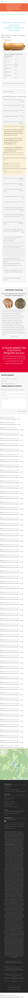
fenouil (15, 835)
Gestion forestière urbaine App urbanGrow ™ (14, 811)
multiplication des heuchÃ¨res (15, 856)
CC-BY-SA (25, 779)
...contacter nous (14, 336)
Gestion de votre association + (11, 806)
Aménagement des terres (10, 819)
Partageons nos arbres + (9, 801)
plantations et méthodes (11, 35)
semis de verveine (20, 845)
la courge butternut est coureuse (14, 879)
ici (10, 10)
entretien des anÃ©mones (12, 868)
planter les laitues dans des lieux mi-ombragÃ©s (14, 895)
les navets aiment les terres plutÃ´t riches (16, 928)
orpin (8, 839)
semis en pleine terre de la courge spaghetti (15, 883)
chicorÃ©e (17, 834)
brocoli (23, 841)
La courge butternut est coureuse (11, 202)
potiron (16, 839)
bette (23, 836)
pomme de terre (11, 948)
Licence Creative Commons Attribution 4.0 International (14, 824)
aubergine (6, 832)
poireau (18, 836)
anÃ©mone (6, 841)
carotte (23, 835)
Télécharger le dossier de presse (11, 789)
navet (8, 928)
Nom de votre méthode (8, 240)
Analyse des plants (8, 805)
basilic (10, 834)
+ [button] (1, 750)
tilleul (15, 841)
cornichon (10, 832)
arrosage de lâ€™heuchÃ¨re (18, 858)
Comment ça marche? (9, 798)
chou (9, 835)
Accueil (2, 35)
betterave (13, 839)
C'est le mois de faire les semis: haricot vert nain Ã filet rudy (14, 14)
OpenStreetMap (17, 779)
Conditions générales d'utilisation (11, 813)
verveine (18, 832)
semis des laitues (19, 889)
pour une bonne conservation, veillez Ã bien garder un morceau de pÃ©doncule (14, 873)
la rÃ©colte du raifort (10, 853)
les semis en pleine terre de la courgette (16, 859)
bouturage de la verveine (10, 846)
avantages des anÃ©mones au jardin (16, 869)
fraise (20, 834)
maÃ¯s (17, 835)
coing (22, 842)
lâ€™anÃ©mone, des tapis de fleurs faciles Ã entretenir (14, 870)
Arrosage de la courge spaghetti (11, 116)
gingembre (15, 831)
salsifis (12, 842)
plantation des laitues (18, 888)
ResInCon (9, 1)
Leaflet (9, 779)
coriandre (14, 840)
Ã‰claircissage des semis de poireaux (11, 944)
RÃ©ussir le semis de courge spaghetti (12, 99)
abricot (20, 835)
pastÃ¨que (6, 835)
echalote (22, 839)
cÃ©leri (7, 840)
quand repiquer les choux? (17, 919)
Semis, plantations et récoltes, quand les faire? (14, 83)
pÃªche (11, 831)
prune (6, 842)
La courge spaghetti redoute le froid (12, 196)
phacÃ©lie (12, 835)
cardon (8, 831)
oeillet (10, 839)
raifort (13, 832)
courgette (13, 834)
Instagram (6, 815)
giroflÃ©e (20, 840)
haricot (21, 836)
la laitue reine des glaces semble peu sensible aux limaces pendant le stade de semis (14, 892)
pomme (19, 839)
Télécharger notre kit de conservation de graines (15, 791)
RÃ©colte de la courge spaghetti (11, 110)
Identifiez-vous (5, 45)
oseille (18, 841)
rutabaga (12, 841)
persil (22, 834)
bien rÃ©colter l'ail (9, 943)
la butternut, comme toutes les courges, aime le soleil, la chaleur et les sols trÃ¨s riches (14, 878)
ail (8, 836)
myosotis (9, 842)
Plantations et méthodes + (10, 803)
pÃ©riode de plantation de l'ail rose (12, 942)
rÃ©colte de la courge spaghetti (17, 885)
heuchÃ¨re (6, 836)
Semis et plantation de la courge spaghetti (13, 183)
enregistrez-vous (14, 45)
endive (20, 841)
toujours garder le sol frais (15, 932)
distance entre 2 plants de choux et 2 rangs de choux (14, 920)
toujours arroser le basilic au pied (15, 908)
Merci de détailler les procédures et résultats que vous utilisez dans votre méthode (13, 246)
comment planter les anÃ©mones (16, 865)
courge (9, 37)
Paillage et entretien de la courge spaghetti (13, 121)
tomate (18, 831)
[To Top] (14, 985)
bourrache (21, 831)
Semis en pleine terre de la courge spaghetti (13, 178)
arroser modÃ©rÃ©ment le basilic (14, 903)
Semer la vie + (7, 799)
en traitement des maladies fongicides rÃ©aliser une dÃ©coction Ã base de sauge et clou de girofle (14, 914)
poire (11, 840)
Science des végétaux (8, 91)
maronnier (15, 842)
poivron (10, 924)
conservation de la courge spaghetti (10, 886)
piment (9, 841)
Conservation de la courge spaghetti (12, 105)
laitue (9, 840)
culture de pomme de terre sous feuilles (16, 949)
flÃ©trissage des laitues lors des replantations (12, 890)
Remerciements (7, 786)
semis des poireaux (19, 943)
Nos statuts (6, 787)
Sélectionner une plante (7, 39)
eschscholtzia (14, 836)
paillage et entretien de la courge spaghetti (11, 884)
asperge (18, 842)
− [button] (1, 752)
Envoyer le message (21, 411)
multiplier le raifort (15, 851)
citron (15, 832)
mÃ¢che (5, 839)
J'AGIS (5, 796)
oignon (17, 840)
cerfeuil (8, 834)
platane (10, 836)
